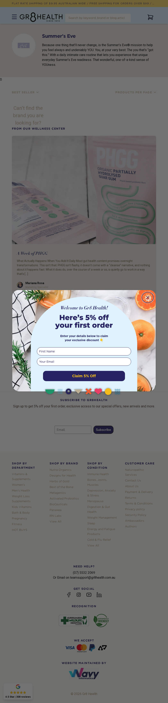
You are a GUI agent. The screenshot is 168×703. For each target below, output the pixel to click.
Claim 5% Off (84, 375)
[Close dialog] (148, 297)
